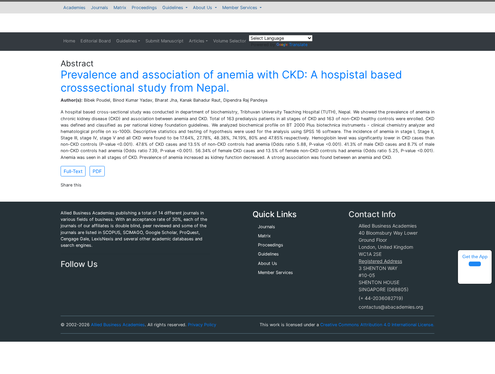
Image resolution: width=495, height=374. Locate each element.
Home (69, 40)
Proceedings (144, 7)
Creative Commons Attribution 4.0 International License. (377, 324)
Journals (99, 7)
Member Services (240, 7)
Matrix (119, 7)
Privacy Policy (202, 324)
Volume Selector (229, 40)
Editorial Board (95, 40)
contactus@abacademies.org (391, 307)
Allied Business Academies (118, 324)
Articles (196, 40)
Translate (298, 44)
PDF (97, 171)
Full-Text (73, 171)
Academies (74, 7)
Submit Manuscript (164, 40)
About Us (203, 7)
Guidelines (173, 7)
